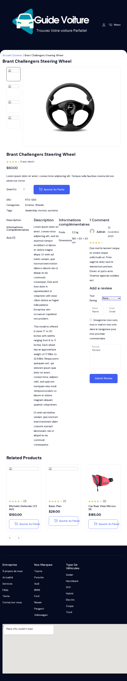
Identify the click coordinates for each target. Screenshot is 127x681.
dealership (31, 210)
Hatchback (72, 581)
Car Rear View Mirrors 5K (102, 507)
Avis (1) (10, 237)
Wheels (39, 205)
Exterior (17, 55)
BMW (37, 590)
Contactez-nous (12, 602)
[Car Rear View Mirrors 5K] (103, 481)
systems (53, 210)
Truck (69, 612)
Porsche (39, 577)
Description (13, 220)
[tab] (17, 220)
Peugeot (39, 608)
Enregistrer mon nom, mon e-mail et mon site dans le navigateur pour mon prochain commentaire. (104, 329)
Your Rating (93, 298)
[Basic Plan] (63, 481)
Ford (36, 596)
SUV (68, 587)
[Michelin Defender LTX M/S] (24, 481)
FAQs (5, 590)
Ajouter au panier (54, 189)
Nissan (38, 602)
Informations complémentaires (17, 229)
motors (42, 210)
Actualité (7, 577)
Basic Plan (55, 506)
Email (112, 308)
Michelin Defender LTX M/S (23, 507)
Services (7, 583)
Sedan (69, 574)
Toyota (38, 571)
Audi (36, 583)
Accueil (6, 55)
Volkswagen (41, 615)
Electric (70, 599)
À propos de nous (12, 571)
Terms (6, 596)
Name (95, 308)
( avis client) (27, 161)
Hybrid (69, 593)
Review (95, 346)
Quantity (11, 189)
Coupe (70, 606)
